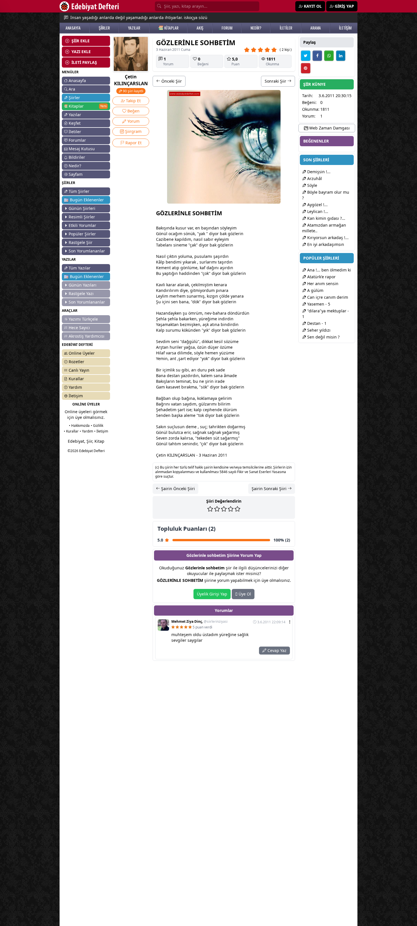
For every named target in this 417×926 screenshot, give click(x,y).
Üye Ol (244, 594)
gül (192, 341)
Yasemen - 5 (318, 304)
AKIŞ (200, 28)
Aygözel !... (317, 204)
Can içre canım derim (327, 297)
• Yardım (86, 431)
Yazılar (75, 114)
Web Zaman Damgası (329, 128)
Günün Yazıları (82, 285)
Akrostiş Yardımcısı (86, 336)
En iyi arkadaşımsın (325, 244)
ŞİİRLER (104, 28)
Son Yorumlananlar (87, 251)
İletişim (76, 395)
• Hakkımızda (79, 425)
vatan (176, 404)
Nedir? (75, 165)
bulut (174, 432)
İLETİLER (286, 28)
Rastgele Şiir (80, 242)
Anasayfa (77, 80)
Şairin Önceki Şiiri (177, 488)
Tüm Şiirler (79, 191)
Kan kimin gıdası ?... (325, 218)
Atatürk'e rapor (321, 276)
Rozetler (76, 361)
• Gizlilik (97, 425)
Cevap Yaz (276, 650)
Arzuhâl (314, 178)
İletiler (75, 131)
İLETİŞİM (345, 28)
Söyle (311, 185)
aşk (206, 324)
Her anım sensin (322, 283)
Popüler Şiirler (82, 234)
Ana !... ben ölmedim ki (328, 270)
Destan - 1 (316, 323)
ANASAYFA (73, 28)
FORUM (227, 28)
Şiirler (74, 97)
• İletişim (101, 431)
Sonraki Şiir (276, 81)
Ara (72, 89)
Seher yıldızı (318, 330)
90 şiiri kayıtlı (132, 91)
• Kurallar (71, 431)
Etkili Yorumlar (82, 225)
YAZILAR (134, 28)
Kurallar (76, 378)
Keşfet (75, 123)
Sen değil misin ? (323, 337)
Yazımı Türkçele (83, 319)
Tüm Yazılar (79, 268)
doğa (232, 426)
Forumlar (77, 140)
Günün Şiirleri (82, 208)
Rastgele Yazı (81, 293)
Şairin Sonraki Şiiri (270, 488)
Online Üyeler (82, 353)
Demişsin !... (318, 171)
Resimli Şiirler (82, 217)
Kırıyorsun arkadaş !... (327, 237)
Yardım (75, 387)
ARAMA (315, 28)
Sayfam (76, 174)
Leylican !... (317, 211)
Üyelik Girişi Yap (212, 594)
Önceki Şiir (171, 81)
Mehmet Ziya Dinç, (199, 621)
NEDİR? (255, 28)
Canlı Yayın (79, 370)
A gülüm (314, 290)
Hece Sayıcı (79, 327)
